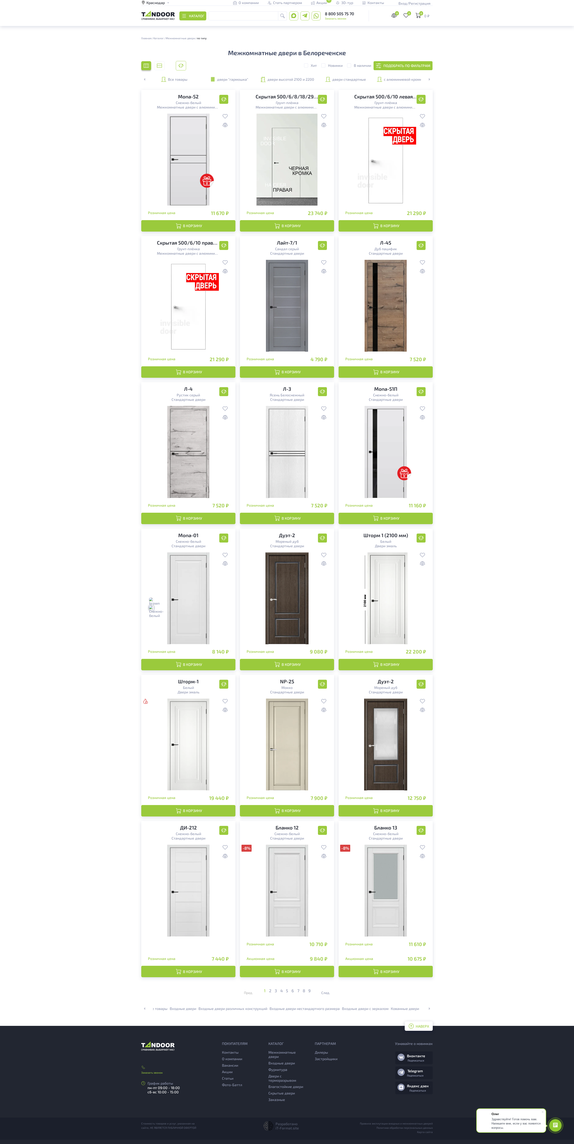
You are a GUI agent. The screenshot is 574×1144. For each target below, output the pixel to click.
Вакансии (230, 1065)
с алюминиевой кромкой (405, 79)
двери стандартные (349, 79)
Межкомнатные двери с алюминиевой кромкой (188, 107)
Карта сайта (425, 1131)
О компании (232, 1059)
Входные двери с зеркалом (365, 1008)
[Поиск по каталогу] (282, 15)
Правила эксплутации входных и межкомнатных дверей (396, 1123)
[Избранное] (225, 117)
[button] (427, 79)
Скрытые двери (281, 1093)
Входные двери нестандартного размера (305, 1008)
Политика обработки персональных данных (404, 1127)
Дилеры (321, 1052)
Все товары (177, 79)
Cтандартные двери (287, 253)
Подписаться (416, 1060)
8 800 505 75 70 (339, 13)
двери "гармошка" (232, 79)
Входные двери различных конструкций (232, 1008)
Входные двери (183, 1008)
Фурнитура (277, 1069)
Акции (227, 1072)
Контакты (230, 1052)
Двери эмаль (386, 546)
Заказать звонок (335, 18)
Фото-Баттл (232, 1085)
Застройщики (326, 1059)
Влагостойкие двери (285, 1086)
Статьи (227, 1078)
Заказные (276, 1099)
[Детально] (181, 65)
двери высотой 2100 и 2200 (290, 79)
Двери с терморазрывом (282, 1078)
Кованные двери (405, 1008)
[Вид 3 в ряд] (146, 65)
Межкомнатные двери (282, 1054)
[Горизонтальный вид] (159, 65)
